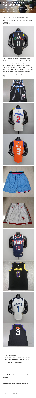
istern (25, 17)
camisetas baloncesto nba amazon (18, 357)
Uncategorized (10, 355)
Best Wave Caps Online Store (13, 3)
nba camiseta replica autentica (17, 359)
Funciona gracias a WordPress (11, 394)
